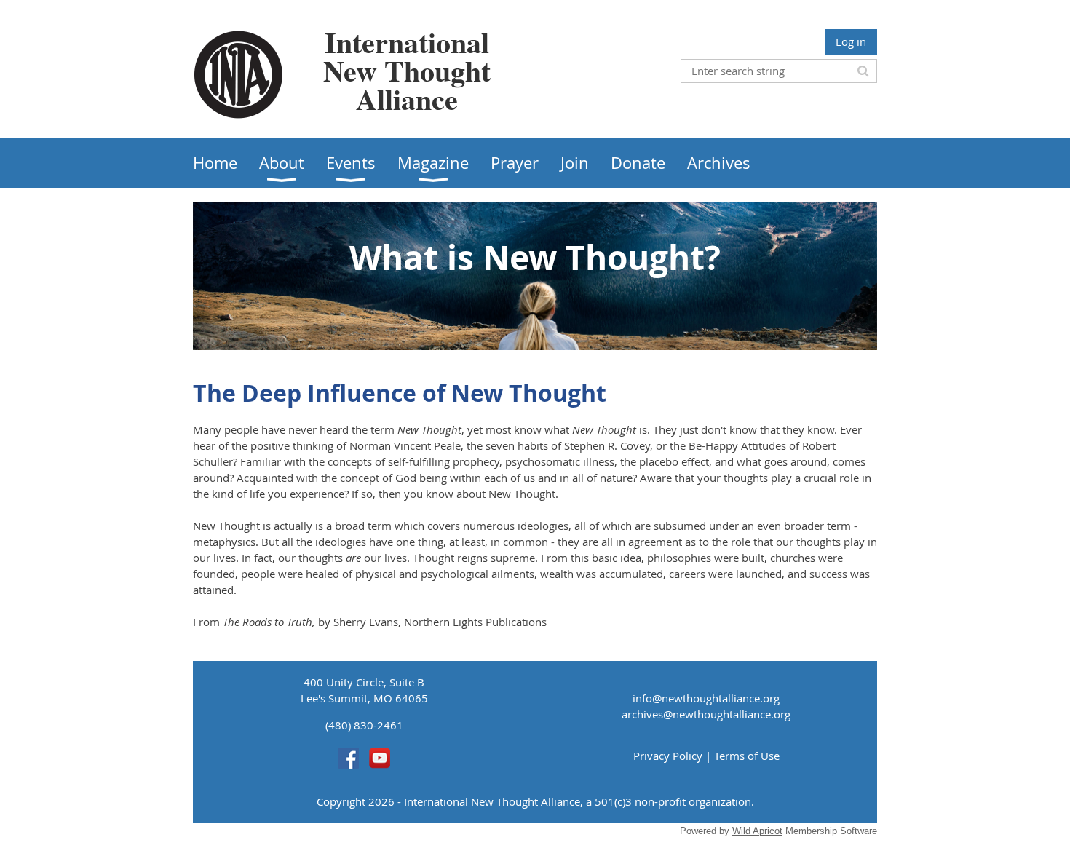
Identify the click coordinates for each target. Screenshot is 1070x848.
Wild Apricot (757, 830)
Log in (851, 41)
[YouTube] (379, 758)
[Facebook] (348, 758)
